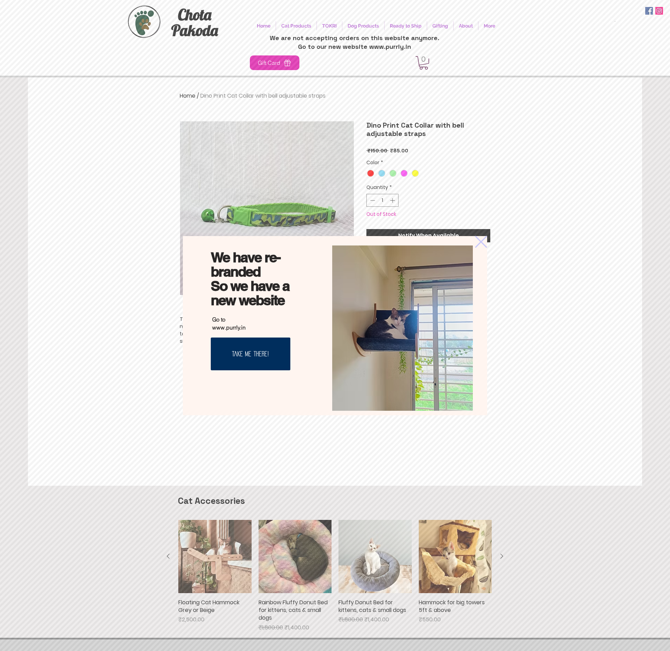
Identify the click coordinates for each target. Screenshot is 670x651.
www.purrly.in (229, 327)
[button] (481, 241)
